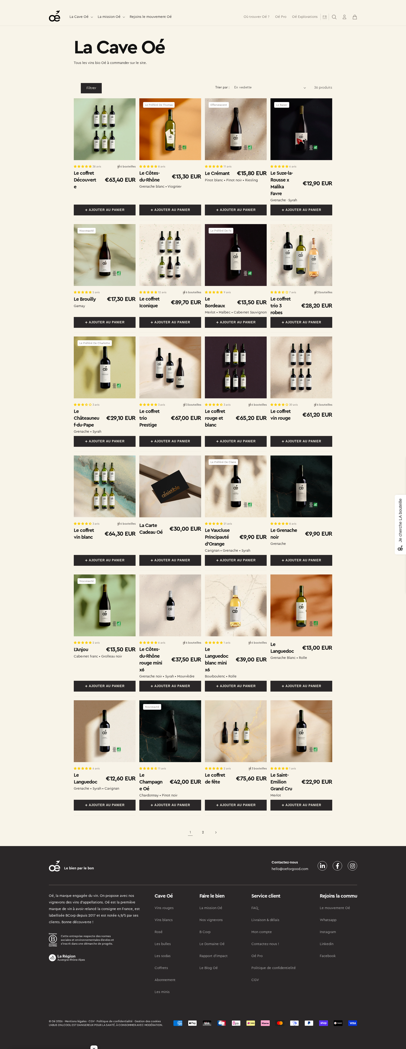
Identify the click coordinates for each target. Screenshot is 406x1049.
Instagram (328, 932)
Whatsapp (328, 920)
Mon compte (261, 932)
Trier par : (222, 87)
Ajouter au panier (107, 210)
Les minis (162, 992)
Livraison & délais (265, 920)
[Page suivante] (216, 832)
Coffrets (161, 968)
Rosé (159, 932)
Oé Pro (257, 956)
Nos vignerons (211, 920)
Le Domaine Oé (212, 944)
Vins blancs (164, 920)
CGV (255, 980)
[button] (81, 17)
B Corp (205, 932)
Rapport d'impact (213, 956)
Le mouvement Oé (335, 908)
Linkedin (326, 944)
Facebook (328, 956)
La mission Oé (109, 17)
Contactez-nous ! (265, 944)
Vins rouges (164, 908)
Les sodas (163, 956)
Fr (325, 17)
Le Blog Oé (208, 968)
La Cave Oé (79, 17)
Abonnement (165, 980)
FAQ (254, 908)
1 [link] (190, 832)
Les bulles (163, 944)
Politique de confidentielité (273, 968)
